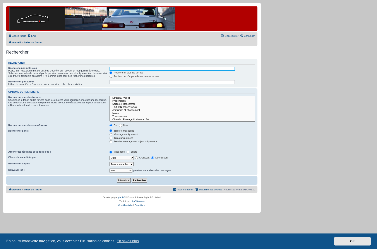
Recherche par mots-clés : (23, 68)
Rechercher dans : (18, 130)
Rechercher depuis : (19, 163)
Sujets (133, 151)
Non (125, 125)
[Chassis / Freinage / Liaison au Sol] (182, 119)
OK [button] (352, 241)
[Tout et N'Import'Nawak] (182, 107)
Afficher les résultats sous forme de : (29, 151)
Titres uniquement (123, 138)
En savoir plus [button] (128, 241)
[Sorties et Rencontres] (182, 104)
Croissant (144, 157)
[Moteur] (182, 113)
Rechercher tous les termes (128, 72)
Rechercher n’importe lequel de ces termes (136, 76)
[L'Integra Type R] (182, 97)
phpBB (121, 197)
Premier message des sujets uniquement (135, 141)
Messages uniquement (125, 134)
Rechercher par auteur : (21, 81)
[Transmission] (182, 116)
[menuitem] (31, 35)
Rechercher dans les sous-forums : (28, 125)
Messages (119, 151)
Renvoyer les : (16, 170)
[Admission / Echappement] (182, 110)
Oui (115, 125)
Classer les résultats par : (22, 157)
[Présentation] (182, 101)
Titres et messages (123, 130)
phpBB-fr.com (137, 201)
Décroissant (161, 157)
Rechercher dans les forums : (25, 97)
